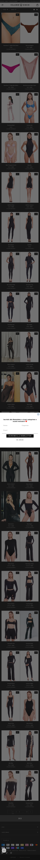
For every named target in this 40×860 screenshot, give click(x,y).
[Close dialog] (38, 414)
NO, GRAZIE (20, 439)
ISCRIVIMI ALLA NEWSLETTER (20, 436)
